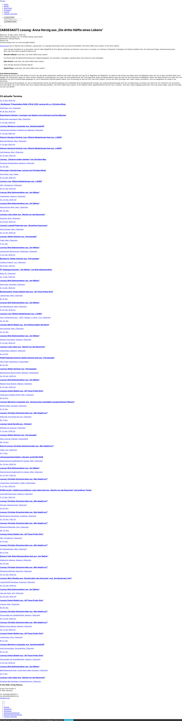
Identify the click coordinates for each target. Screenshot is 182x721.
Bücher (6, 6)
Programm (7, 10)
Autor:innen (8, 8)
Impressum (8, 711)
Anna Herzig (4, 46)
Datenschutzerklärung (12, 713)
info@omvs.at (5, 698)
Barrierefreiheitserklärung (13, 715)
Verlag (6, 4)
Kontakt (6, 707)
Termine (6, 12)
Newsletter (8, 709)
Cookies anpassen (10, 717)
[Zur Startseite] (2, 1)
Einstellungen (68, 720)
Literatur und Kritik (10, 14)
